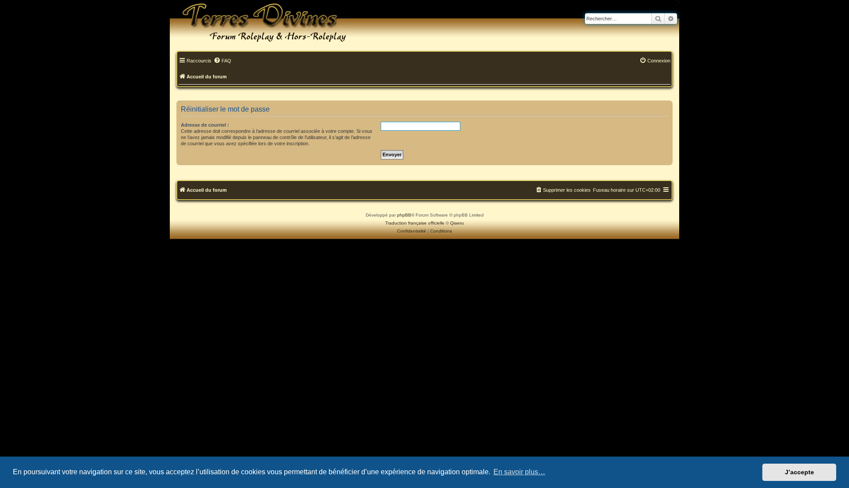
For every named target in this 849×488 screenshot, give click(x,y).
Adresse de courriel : (205, 125)
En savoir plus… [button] (519, 472)
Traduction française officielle (414, 223)
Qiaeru (457, 223)
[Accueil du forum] (258, 22)
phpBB (404, 215)
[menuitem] (222, 61)
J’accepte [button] (799, 472)
